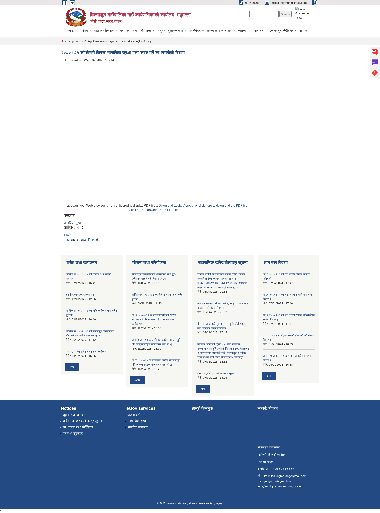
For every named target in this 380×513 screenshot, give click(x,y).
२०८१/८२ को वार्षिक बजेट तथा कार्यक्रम (86, 351)
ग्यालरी (242, 30)
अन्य (72, 367)
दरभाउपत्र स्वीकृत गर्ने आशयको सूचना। (217, 373)
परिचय (84, 30)
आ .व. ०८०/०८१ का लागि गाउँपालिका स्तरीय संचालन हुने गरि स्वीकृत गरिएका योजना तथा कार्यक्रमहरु (154, 319)
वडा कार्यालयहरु (104, 30)
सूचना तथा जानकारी (219, 30)
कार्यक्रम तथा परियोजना (135, 30)
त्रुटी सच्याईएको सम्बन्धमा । (80, 294)
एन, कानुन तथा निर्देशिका (78, 427)
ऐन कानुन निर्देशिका (282, 30)
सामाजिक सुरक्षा (73, 222)
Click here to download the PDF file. (154, 210)
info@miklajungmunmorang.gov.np (280, 486)
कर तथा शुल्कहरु (73, 433)
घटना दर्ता (134, 415)
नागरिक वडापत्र (138, 427)
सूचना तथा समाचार (74, 415)
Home (64, 41)
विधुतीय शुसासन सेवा (170, 30)
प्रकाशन (258, 30)
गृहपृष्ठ (70, 30)
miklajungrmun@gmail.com (275, 481)
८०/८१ (68, 234)
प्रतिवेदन (195, 30)
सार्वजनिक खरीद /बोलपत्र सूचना (82, 421)
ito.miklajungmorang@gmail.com (285, 476)
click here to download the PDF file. (223, 205)
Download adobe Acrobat (177, 205)
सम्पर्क (303, 30)
